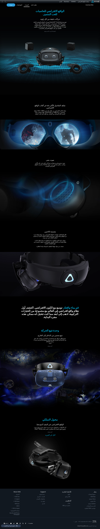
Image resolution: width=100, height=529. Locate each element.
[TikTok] (14, 523)
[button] (11, 525)
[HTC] (94, 521)
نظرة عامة (34, 5)
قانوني (76, 521)
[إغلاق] (5, 1)
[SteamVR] (6, 523)
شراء (11, 5)
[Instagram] (20, 523)
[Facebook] (25, 523)
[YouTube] (11, 523)
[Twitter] (23, 523)
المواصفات (19, 5)
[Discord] (17, 523)
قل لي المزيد (50, 435)
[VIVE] (95, 1)
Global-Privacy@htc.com (82, 526)
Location (31, 523)
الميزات (27, 5)
